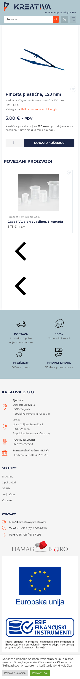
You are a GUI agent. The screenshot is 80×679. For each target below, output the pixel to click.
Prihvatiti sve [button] (40, 672)
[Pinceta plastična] (40, 58)
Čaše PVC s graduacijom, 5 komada (35, 221)
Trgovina (24, 100)
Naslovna (11, 100)
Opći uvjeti (9, 482)
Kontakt (7, 500)
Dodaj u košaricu (49, 143)
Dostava (21, 334)
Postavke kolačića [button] (15, 672)
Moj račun (8, 494)
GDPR (6, 488)
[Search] (56, 19)
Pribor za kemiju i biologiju (39, 109)
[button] (73, 19)
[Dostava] (20, 323)
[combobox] (28, 19)
